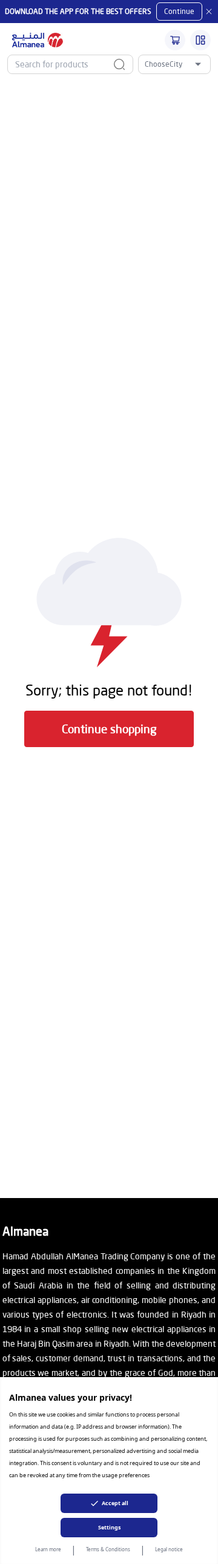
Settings (109, 1527)
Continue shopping (109, 729)
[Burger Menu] (200, 40)
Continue (179, 11)
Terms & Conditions (108, 1549)
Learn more (48, 1549)
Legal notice (169, 1549)
